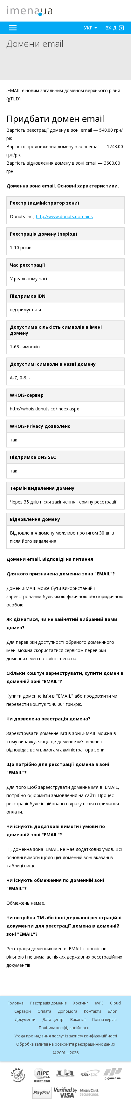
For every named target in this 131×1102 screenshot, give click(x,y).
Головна (16, 1003)
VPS (99, 1003)
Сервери (22, 1011)
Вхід (111, 27)
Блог (112, 1011)
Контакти (92, 1011)
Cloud (115, 1003)
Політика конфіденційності (64, 1027)
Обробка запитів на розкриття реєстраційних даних (65, 1044)
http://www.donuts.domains (64, 216)
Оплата (44, 1011)
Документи (25, 1019)
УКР (88, 28)
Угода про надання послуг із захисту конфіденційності (65, 1036)
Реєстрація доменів (48, 1003)
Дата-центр (53, 1019)
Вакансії (78, 1019)
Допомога (67, 1011)
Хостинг (80, 1003)
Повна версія (104, 1019)
